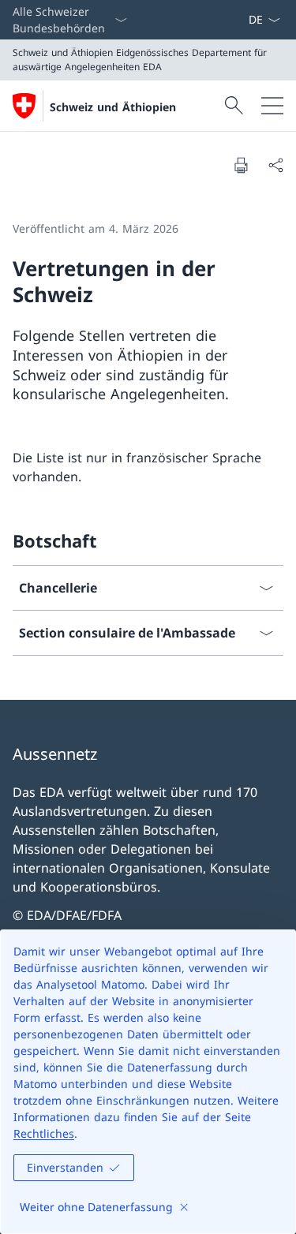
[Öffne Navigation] (272, 106)
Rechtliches (43, 1133)
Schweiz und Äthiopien (113, 106)
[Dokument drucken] (240, 165)
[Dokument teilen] (275, 165)
